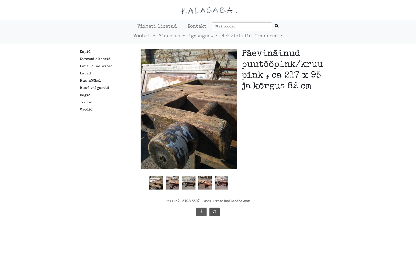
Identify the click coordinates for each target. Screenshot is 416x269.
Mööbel (142, 36)
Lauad (85, 73)
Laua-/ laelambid (96, 66)
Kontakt (197, 26)
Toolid (86, 102)
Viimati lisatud (157, 26)
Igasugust (201, 36)
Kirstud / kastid (95, 59)
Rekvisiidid (236, 36)
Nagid (85, 95)
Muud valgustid (94, 88)
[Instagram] (214, 212)
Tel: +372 (183, 201)
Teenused (267, 36)
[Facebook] (201, 212)
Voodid (86, 110)
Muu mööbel (90, 81)
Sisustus (170, 36)
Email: (226, 201)
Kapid (85, 52)
